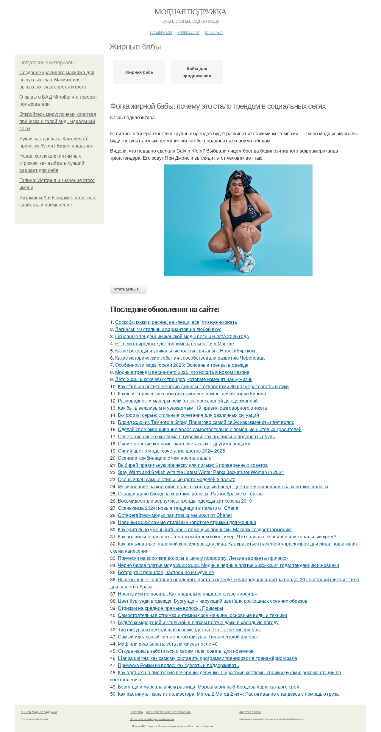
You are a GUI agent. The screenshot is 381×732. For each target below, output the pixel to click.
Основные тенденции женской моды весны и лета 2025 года (182, 336)
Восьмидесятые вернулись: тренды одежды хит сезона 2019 (185, 500)
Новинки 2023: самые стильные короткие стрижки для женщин (187, 522)
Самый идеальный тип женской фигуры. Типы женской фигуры (188, 636)
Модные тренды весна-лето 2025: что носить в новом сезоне (182, 372)
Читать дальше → (128, 289)
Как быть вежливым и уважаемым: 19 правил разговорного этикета (192, 407)
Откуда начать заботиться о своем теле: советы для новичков (186, 650)
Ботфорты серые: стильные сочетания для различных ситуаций (188, 414)
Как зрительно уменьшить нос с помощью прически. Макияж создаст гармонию (205, 529)
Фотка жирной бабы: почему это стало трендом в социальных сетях (217, 106)
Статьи (214, 31)
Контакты (136, 712)
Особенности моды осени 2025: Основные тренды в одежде (182, 364)
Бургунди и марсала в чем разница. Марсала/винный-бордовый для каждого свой (208, 686)
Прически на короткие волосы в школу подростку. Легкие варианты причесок (203, 557)
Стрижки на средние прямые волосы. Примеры (170, 607)
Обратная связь (250, 712)
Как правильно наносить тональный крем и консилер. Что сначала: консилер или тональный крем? (227, 536)
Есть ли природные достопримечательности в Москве (174, 343)
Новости (188, 31)
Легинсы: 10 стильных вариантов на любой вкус (168, 329)
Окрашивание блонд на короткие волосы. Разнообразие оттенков (190, 493)
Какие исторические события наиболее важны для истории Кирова (192, 393)
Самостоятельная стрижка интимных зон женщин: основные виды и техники (202, 615)
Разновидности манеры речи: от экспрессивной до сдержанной (188, 400)
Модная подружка (190, 11)
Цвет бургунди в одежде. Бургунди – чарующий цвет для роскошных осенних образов (212, 600)
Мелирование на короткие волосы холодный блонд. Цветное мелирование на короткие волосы (223, 486)
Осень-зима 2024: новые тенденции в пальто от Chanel (179, 507)
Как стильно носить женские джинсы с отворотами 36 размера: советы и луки (203, 386)
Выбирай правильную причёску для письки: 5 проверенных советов (193, 464)
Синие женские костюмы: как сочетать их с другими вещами (184, 443)
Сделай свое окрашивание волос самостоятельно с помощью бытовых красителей (210, 429)
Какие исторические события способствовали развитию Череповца (190, 357)
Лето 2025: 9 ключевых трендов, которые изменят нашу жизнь (183, 379)
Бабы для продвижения (196, 71)
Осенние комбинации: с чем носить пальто (165, 457)
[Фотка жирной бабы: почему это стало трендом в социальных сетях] (238, 220)
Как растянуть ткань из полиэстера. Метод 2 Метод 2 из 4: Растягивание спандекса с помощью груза (228, 693)
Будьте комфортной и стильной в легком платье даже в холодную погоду (198, 622)
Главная (161, 31)
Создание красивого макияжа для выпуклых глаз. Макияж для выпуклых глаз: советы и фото (56, 79)
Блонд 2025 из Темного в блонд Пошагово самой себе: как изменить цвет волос (206, 422)
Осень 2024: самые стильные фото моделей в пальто (176, 479)
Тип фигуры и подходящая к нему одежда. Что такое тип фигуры (189, 629)
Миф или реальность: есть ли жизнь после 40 (168, 643)
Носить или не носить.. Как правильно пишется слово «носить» (187, 593)
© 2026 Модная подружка (39, 712)
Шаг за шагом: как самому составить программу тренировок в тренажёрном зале (207, 658)
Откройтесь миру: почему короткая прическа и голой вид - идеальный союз (57, 121)
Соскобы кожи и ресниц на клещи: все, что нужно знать (176, 321)
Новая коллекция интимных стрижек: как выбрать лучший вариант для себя (51, 163)
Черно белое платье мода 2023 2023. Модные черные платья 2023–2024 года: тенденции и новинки (228, 565)
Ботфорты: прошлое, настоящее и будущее (166, 572)
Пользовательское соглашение (168, 712)
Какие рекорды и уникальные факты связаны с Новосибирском (185, 350)
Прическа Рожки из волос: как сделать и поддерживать (178, 665)
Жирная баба (139, 72)
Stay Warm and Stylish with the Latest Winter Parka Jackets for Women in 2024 (201, 472)
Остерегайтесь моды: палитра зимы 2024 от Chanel (175, 515)
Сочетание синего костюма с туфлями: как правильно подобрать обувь (196, 436)
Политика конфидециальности (152, 719)
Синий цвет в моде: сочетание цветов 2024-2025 (171, 450)
